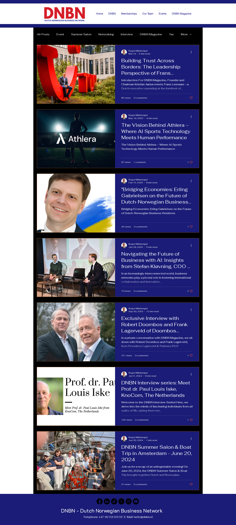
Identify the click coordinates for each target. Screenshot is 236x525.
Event (60, 34)
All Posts (43, 34)
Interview (127, 34)
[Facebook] (100, 501)
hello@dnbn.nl (143, 517)
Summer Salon (81, 34)
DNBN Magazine (151, 34)
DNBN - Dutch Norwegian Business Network (112, 510)
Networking (106, 34)
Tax (171, 34)
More (184, 34)
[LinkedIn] (107, 501)
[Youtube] (136, 501)
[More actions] (192, 52)
